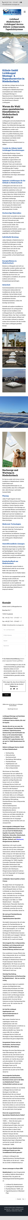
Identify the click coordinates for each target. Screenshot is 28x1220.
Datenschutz (15, 1210)
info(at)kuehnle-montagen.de (15, 625)
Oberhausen (20, 839)
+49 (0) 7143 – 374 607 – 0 (13, 617)
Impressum (8, 1210)
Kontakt (21, 1209)
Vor (23, 1199)
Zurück (19, 1199)
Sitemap (20, 1210)
